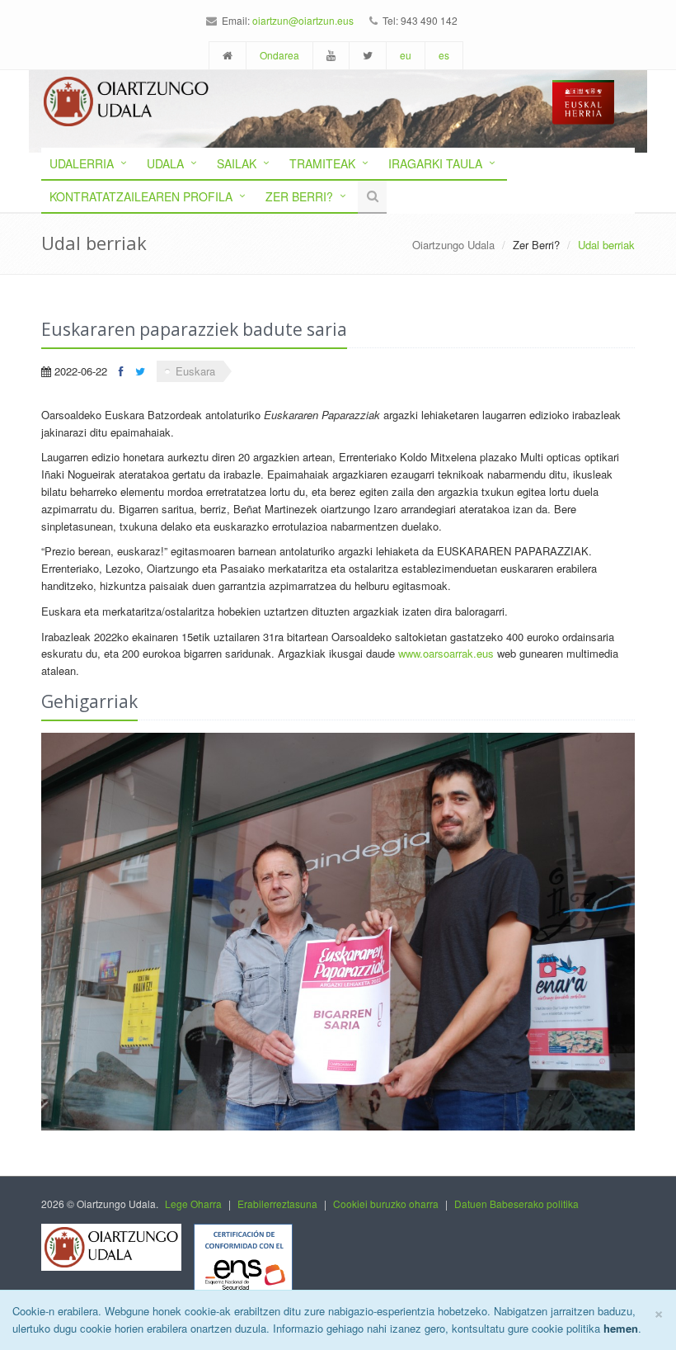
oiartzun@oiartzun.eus (303, 20)
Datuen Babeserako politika (516, 1204)
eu (405, 55)
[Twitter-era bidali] (140, 371)
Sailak (236, 163)
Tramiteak (322, 163)
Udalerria (81, 163)
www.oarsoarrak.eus (446, 653)
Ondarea (279, 55)
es (444, 55)
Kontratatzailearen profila (140, 196)
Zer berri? (299, 196)
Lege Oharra (193, 1204)
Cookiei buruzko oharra (386, 1204)
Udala (165, 163)
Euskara (195, 371)
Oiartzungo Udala (453, 245)
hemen (620, 1328)
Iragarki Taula (435, 163)
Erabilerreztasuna (277, 1204)
